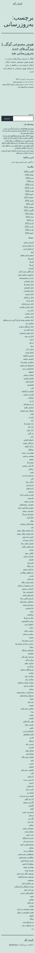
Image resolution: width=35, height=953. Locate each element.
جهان (32, 521)
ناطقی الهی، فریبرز (27, 893)
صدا (32, 712)
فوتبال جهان (29, 751)
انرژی (32, 401)
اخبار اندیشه (29, 294)
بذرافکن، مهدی (28, 443)
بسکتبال (31, 450)
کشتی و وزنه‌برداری (27, 796)
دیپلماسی (30, 615)
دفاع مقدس (29, 608)
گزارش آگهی (29, 799)
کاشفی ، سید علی (27, 770)
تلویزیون (31, 498)
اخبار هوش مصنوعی (26, 333)
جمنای (13, 84)
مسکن (31, 848)
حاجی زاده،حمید (28, 537)
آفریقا (32, 262)
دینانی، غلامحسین (27, 621)
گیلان (32, 809)
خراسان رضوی (28, 569)
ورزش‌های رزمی (28, 925)
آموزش (31, 268)
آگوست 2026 (29, 171)
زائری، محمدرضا (28, 640)
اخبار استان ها (29, 284)
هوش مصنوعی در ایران (25, 909)
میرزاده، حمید (29, 890)
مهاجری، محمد (28, 867)
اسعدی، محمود (28, 359)
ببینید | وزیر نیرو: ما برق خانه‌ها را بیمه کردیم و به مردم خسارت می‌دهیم (17, 152)
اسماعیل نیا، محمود (27, 365)
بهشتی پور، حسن (28, 453)
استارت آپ (30, 349)
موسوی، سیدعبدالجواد (26, 877)
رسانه (31, 628)
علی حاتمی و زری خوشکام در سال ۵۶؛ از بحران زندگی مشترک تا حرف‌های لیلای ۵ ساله (18, 142)
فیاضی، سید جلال (28, 757)
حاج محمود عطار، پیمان (25, 530)
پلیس (32, 472)
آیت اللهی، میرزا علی (26, 271)
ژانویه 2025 (29, 233)
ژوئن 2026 (30, 178)
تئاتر (32, 479)
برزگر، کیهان (29, 446)
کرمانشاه (30, 786)
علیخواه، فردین (28, 731)
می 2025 (30, 220)
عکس (31, 728)
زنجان (31, 647)
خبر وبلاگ (30, 566)
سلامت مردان (29, 686)
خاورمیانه (30, 563)
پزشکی (31, 469)
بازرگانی (31, 433)
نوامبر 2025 (29, 200)
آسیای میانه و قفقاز (27, 255)
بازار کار (31, 427)
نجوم (32, 896)
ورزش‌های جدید (28, 922)
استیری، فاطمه (28, 356)
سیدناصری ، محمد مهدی (25, 692)
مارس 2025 (29, 226)
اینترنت (31, 417)
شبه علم (31, 702)
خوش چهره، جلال (27, 582)
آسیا (32, 252)
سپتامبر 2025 (29, 207)
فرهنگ (31, 741)
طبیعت (31, 718)
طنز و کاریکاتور (28, 721)
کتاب (32, 773)
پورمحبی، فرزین (28, 475)
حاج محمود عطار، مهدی (25, 534)
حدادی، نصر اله (28, 540)
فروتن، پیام (30, 744)
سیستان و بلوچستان (27, 695)
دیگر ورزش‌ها (29, 618)
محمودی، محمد (28, 828)
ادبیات (31, 339)
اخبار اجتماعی (29, 281)
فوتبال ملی (30, 754)
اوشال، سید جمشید (27, 411)
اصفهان (31, 372)
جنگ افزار (30, 517)
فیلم (32, 760)
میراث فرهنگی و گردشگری (24, 886)
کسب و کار (30, 789)
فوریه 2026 (29, 191)
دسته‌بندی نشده (17, 82)
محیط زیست (29, 831)
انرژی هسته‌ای (29, 404)
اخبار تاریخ (30, 301)
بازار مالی (30, 430)
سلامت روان (29, 676)
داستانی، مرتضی (28, 589)
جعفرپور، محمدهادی (27, 505)
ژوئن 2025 (30, 217)
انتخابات (31, 398)
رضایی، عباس (29, 631)
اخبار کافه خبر (29, 330)
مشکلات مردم (29, 851)
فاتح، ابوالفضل (28, 734)
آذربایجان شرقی (28, 246)
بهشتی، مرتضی (28, 456)
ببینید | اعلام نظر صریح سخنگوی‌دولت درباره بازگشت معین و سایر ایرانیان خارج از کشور (18, 137)
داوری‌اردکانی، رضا (27, 598)
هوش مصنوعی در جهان (25, 912)
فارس (31, 738)
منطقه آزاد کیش (28, 864)
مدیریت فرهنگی (28, 838)
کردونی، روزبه (28, 780)
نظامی (31, 899)
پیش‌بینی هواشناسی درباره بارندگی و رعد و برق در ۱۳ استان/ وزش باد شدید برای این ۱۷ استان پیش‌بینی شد (18, 130)
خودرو (31, 576)
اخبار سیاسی (29, 317)
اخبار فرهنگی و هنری (26, 327)
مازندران (31, 822)
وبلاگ (32, 919)
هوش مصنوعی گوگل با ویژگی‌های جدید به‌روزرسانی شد (17, 48)
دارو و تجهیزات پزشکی (26, 585)
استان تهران (29, 352)
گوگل (8, 84)
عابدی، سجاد (29, 725)
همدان (31, 906)
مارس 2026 (29, 188)
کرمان (31, 783)
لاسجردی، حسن (28, 812)
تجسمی (31, 492)
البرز (32, 388)
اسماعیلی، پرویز (28, 369)
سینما (32, 699)
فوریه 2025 (29, 230)
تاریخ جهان (30, 488)
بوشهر (31, 459)
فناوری (31, 747)
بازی (32, 437)
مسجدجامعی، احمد (27, 844)
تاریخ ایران (30, 485)
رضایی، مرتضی (28, 634)
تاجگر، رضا (30, 482)
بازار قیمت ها (29, 424)
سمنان (31, 689)
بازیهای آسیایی (29, 440)
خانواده (31, 560)
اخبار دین (30, 310)
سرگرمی (30, 666)
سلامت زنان (29, 679)
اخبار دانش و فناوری (27, 307)
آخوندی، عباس (29, 242)
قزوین (31, 763)
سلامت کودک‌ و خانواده (26, 683)
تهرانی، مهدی (29, 501)
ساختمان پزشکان (28, 650)
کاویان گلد (17, 3)
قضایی (31, 767)
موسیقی (31, 880)
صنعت (31, 715)
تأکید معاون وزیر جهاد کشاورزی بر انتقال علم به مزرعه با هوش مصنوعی (18, 147)
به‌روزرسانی (19, 84)
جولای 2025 (29, 213)
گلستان (31, 806)
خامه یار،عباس (28, 556)
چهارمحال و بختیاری (27, 524)
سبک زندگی (29, 660)
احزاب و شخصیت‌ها (27, 278)
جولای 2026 (29, 175)
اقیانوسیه (30, 385)
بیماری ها (30, 462)
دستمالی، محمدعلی (27, 602)
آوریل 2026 (29, 184)
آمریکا (31, 265)
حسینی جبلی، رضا (27, 543)
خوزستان (30, 579)
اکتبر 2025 (30, 204)
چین (32, 527)
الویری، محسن (28, 394)
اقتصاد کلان (30, 382)
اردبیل (31, 343)
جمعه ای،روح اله (28, 514)
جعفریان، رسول (28, 511)
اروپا (32, 346)
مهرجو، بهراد (29, 870)
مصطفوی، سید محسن (26, 854)
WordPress (13, 945)
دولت (32, 611)
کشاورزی (30, 793)
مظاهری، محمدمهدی (26, 857)
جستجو (31, 114)
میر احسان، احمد (28, 883)
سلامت (31, 673)
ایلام (32, 414)
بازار (32, 420)
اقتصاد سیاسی (29, 378)
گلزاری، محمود (28, 802)
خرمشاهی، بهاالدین (27, 573)
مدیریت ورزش (28, 841)
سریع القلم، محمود (27, 670)
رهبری (31, 637)
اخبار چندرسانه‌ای (28, 304)
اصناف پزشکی (28, 375)
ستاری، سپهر (29, 663)
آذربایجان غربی (28, 249)
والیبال (31, 916)
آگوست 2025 (29, 210)
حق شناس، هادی (28, 547)
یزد (32, 929)
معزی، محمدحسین (27, 861)
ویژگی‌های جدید (22, 87)
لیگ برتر (31, 818)
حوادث (31, 550)
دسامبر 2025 (29, 197)
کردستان (31, 776)
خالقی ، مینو (29, 553)
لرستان (31, 815)
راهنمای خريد (29, 624)
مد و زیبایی (30, 835)
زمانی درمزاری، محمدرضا (24, 644)
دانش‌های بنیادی (28, 595)
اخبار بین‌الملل (29, 297)
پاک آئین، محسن (28, 466)
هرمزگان (30, 903)
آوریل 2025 (29, 223)
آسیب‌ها (31, 259)
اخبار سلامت (29, 314)
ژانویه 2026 (29, 194)
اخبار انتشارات (29, 291)
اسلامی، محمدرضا (27, 362)
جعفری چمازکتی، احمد (26, 508)
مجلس (31, 825)
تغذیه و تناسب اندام (27, 495)
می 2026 (30, 181)
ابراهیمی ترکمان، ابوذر (26, 275)
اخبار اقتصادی (29, 288)
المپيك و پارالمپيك (28, 391)
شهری (31, 705)
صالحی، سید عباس (27, 708)
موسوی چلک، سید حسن (25, 874)
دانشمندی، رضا (28, 592)
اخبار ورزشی (29, 336)
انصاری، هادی (29, 407)
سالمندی (31, 653)
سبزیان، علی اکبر (27, 657)
